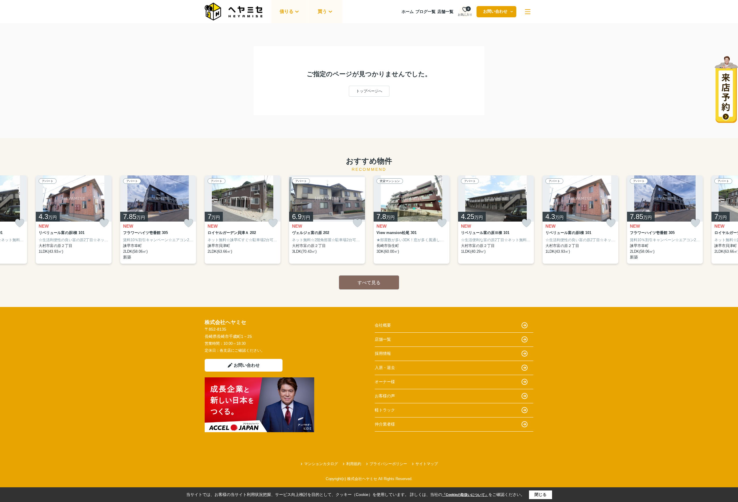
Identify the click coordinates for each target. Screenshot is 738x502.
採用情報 (383, 353)
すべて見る (369, 282)
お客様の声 (385, 396)
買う (322, 11)
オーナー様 (385, 381)
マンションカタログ (321, 464)
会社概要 (383, 325)
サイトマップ (426, 464)
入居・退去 (385, 367)
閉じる (540, 494)
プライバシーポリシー (388, 464)
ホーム (408, 11)
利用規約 (353, 464)
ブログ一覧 (425, 11)
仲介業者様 (385, 424)
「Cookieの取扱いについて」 (465, 495)
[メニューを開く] (527, 11)
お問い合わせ (495, 11)
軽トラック (385, 410)
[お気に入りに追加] (19, 223)
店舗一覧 (445, 11)
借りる (286, 11)
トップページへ (369, 91)
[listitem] (242, 219)
